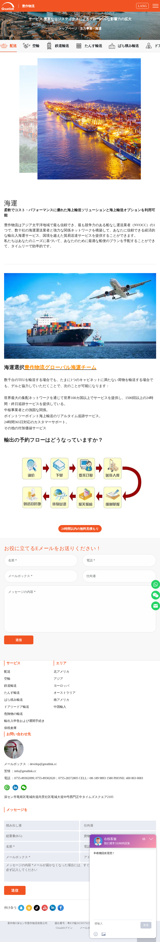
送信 (19, 640)
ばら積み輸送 (13, 699)
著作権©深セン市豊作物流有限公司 (27, 923)
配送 (7, 671)
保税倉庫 (10, 728)
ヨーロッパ (61, 685)
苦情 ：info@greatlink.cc (20, 771)
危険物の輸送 (13, 713)
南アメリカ (61, 699)
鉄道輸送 (10, 685)
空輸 (7, 678)
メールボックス (89, 927)
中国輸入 (60, 706)
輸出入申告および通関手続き (24, 720)
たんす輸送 (12, 692)
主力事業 (86, 28)
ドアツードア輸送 (16, 706)
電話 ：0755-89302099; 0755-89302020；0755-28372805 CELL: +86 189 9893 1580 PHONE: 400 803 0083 (73, 778)
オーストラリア (65, 692)
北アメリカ (61, 671)
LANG (142, 6)
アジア (58, 678)
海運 (98, 28)
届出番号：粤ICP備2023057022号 (73, 923)
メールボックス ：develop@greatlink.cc (30, 764)
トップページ (68, 28)
